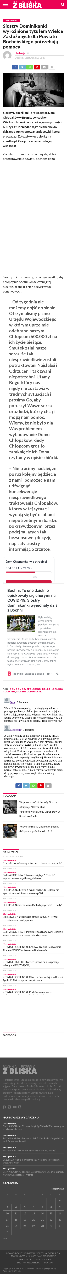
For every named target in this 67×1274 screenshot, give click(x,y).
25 (16, 1225)
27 (33, 1225)
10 (7, 1213)
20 (33, 1219)
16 (59, 1213)
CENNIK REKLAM (43, 1259)
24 (7, 1225)
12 (24, 1213)
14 (42, 1213)
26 (24, 1225)
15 (51, 1213)
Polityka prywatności (28, 1263)
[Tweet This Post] (22, 66)
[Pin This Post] (37, 66)
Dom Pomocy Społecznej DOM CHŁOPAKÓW (36, 689)
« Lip (5, 1239)
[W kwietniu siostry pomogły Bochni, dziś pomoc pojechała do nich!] (10, 831)
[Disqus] (33, 739)
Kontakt (48, 1263)
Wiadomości (25, 1259)
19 (24, 1219)
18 (16, 1219)
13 (33, 1213)
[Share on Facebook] (15, 66)
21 (42, 1219)
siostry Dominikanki (29, 691)
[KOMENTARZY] (51, 66)
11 (16, 1213)
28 (42, 1225)
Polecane (9, 691)
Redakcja (20, 53)
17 (7, 1219)
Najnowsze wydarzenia (21, 1117)
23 (59, 1219)
